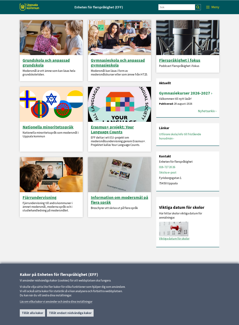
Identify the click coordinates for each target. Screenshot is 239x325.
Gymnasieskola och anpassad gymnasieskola (118, 63)
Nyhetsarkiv (206, 111)
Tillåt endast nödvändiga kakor (70, 313)
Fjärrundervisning (40, 197)
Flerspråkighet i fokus (179, 60)
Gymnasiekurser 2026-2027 (184, 93)
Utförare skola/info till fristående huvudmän (180, 136)
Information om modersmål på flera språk (119, 200)
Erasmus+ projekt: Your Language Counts (112, 129)
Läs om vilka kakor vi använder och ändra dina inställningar (56, 302)
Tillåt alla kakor (32, 313)
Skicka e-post (167, 172)
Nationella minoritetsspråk (48, 127)
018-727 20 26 (167, 167)
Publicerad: (166, 103)
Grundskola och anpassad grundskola (46, 63)
